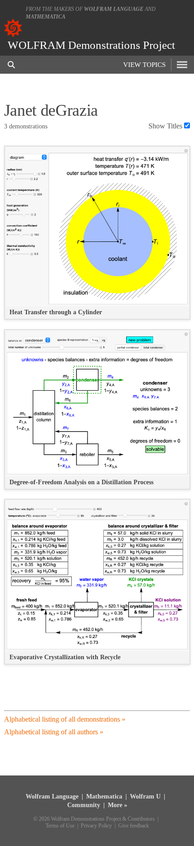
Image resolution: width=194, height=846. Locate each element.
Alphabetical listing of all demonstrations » (64, 719)
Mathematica (45, 17)
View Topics (144, 64)
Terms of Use (60, 825)
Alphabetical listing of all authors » (53, 732)
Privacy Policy (96, 825)
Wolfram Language (113, 9)
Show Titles (165, 126)
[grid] (97, 410)
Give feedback (133, 825)
